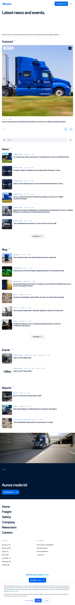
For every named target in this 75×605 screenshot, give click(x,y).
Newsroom (9, 527)
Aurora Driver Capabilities (45, 545)
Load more (36, 236)
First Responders (42, 548)
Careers (7, 532)
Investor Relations (42, 551)
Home (6, 506)
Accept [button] (38, 600)
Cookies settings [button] (29, 600)
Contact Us (40, 555)
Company (8, 522)
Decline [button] (47, 600)
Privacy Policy (14, 591)
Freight (6, 512)
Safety (6, 517)
